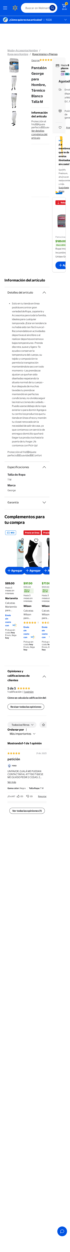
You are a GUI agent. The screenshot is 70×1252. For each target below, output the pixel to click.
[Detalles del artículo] (44, 293)
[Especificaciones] (44, 467)
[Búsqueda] (52, 8)
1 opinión (29, 691)
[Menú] (6, 8)
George (35, 60)
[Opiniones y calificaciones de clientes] (44, 675)
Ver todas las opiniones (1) (27, 810)
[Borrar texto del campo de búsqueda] (47, 8)
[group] (51, 59)
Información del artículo (24, 280)
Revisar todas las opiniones (25, 706)
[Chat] (62, 1231)
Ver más (11, 782)
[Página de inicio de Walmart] (15, 8)
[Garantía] (44, 502)
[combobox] (39, 8)
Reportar (42, 796)
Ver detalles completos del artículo (39, 134)
